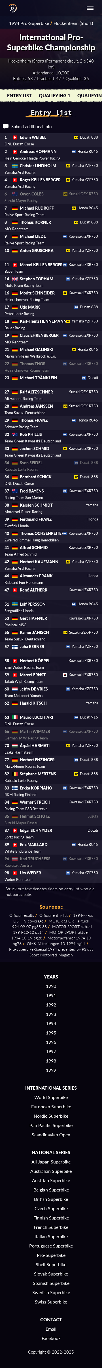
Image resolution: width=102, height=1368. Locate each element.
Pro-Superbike (51, 1255)
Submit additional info (31, 126)
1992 (51, 1004)
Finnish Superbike (51, 1217)
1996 (51, 1042)
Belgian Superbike (51, 1189)
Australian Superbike (51, 1171)
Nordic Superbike (51, 1116)
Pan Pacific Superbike (51, 1125)
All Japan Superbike (51, 1161)
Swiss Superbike (51, 1301)
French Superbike (51, 1227)
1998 (51, 1060)
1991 (51, 995)
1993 (51, 1014)
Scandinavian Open (51, 1134)
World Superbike (51, 1097)
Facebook (51, 1338)
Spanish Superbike (51, 1283)
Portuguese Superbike (51, 1245)
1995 (51, 1032)
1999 (51, 1070)
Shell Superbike (51, 1264)
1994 (51, 1023)
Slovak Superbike (51, 1273)
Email (51, 1329)
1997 (51, 1051)
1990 (51, 986)
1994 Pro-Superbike (29, 23)
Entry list (19, 95)
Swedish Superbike (51, 1292)
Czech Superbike (51, 1208)
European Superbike (51, 1106)
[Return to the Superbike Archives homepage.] (11, 8)
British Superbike (51, 1199)
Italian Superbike (51, 1236)
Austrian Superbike (51, 1180)
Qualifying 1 (54, 95)
